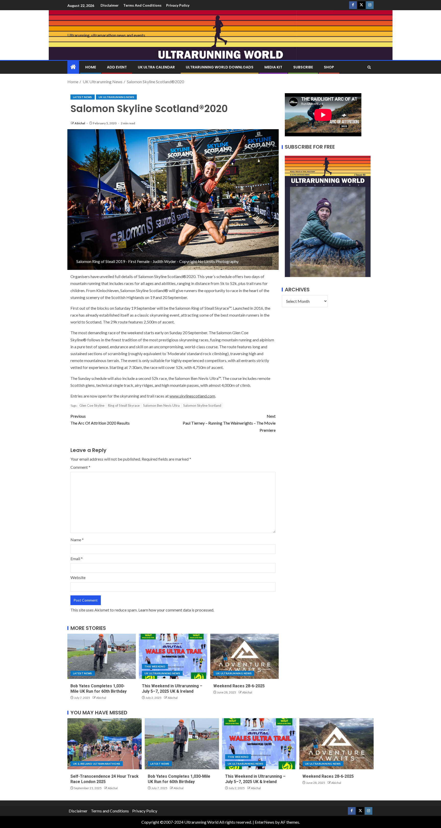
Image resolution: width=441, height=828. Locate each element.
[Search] (369, 67)
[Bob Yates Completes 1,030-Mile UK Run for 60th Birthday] (101, 656)
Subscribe (303, 67)
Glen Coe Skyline (91, 405)
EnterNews (264, 822)
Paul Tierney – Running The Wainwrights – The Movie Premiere (229, 423)
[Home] (73, 67)
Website (77, 577)
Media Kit (273, 67)
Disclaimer (110, 5)
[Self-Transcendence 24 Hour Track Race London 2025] (104, 743)
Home (90, 67)
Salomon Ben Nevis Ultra (161, 405)
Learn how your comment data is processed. (176, 609)
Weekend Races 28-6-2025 (239, 685)
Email (76, 558)
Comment (80, 467)
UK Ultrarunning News (116, 97)
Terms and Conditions (142, 5)
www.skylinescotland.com (192, 395)
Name (77, 539)
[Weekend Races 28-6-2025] (244, 656)
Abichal (80, 123)
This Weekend (154, 666)
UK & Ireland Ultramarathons (96, 763)
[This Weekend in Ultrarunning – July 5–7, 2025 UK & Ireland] (173, 656)
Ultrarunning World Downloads (219, 67)
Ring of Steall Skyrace (124, 405)
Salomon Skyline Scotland (202, 405)
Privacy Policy (177, 5)
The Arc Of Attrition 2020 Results (100, 419)
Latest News (82, 97)
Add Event (117, 67)
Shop (329, 67)
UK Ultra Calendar (156, 67)
